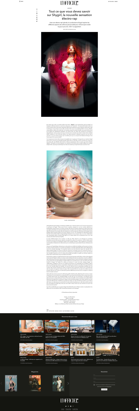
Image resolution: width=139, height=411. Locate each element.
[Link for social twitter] (65, 406)
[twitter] (37, 17)
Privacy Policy (109, 386)
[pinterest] (37, 13)
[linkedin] (37, 15)
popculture (51, 311)
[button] (91, 186)
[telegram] (37, 21)
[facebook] (37, 11)
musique (57, 311)
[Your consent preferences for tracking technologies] (137, 409)
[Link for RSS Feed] (73, 406)
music (60, 311)
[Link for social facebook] (68, 406)
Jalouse (69, 8)
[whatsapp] (37, 19)
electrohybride (66, 311)
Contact (62, 409)
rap (47, 311)
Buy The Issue (111, 1)
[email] (37, 9)
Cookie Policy (75, 409)
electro (72, 311)
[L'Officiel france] (69, 3)
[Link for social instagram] (70, 406)
